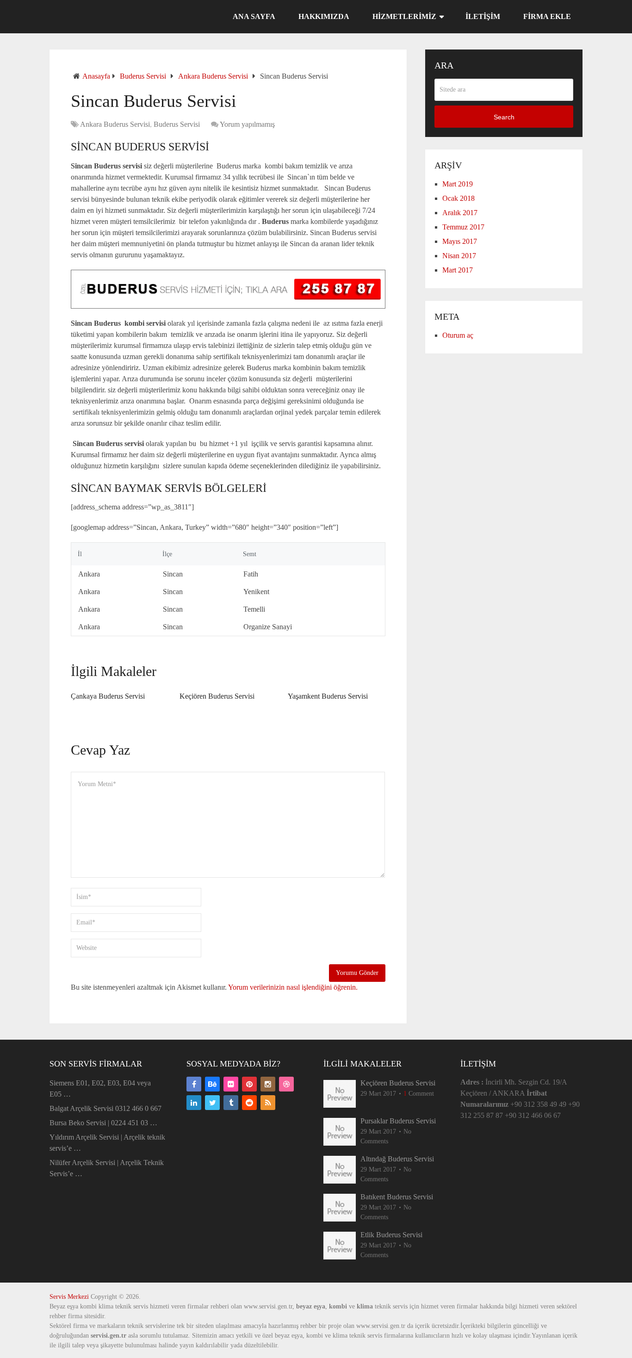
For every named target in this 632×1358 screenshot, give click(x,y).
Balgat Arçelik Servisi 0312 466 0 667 (105, 1108)
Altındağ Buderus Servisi (397, 1159)
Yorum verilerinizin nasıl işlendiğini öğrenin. (293, 987)
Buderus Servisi (143, 76)
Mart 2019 (457, 184)
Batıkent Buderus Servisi (396, 1197)
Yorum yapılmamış (247, 124)
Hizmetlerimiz (404, 16)
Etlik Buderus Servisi (391, 1235)
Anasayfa (96, 76)
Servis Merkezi (69, 1296)
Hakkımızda (323, 16)
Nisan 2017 (459, 256)
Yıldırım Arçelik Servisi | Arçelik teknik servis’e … (107, 1142)
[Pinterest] (249, 1084)
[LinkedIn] (193, 1102)
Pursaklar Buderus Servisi (398, 1121)
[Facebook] (193, 1084)
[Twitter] (212, 1102)
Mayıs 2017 (459, 241)
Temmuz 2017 (463, 227)
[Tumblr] (230, 1102)
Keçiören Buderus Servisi (217, 696)
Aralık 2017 (459, 213)
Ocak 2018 (458, 198)
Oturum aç (457, 335)
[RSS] (267, 1102)
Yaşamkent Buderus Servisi (328, 696)
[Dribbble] (286, 1084)
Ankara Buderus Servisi (213, 76)
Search (504, 117)
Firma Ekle (547, 16)
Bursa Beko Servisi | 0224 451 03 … (103, 1123)
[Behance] (212, 1084)
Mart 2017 (457, 270)
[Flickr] (230, 1084)
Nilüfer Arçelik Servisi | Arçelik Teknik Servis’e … (107, 1168)
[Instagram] (267, 1084)
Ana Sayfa (254, 16)
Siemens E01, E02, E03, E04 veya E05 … (100, 1088)
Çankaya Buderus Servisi (108, 696)
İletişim (482, 16)
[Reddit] (249, 1102)
